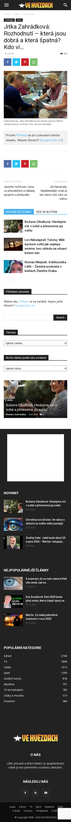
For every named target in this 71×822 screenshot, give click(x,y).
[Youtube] (46, 793)
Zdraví (22, 806)
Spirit (38, 806)
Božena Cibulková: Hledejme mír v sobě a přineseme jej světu (45, 226)
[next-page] (12, 280)
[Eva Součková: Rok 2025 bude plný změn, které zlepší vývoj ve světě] (13, 601)
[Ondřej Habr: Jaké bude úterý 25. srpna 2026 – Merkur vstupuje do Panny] (13, 542)
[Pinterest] (25, 62)
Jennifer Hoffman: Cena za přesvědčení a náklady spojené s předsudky (19, 190)
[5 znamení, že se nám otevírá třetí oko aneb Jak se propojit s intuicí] (13, 583)
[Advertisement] (35, 457)
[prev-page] (6, 280)
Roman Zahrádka (16, 414)
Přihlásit (21, 135)
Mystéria (49, 806)
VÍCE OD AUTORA (46, 211)
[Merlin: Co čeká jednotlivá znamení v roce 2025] (13, 619)
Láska (16, 14)
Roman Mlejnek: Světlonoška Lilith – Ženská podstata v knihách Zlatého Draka (45, 266)
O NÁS (54, 810)
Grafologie (28, 14)
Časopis (28, 810)
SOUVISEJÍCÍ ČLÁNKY (19, 211)
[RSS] (35, 793)
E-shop (16, 810)
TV (31, 806)
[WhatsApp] (33, 62)
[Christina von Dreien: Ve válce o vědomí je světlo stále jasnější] (13, 524)
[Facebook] (7, 62)
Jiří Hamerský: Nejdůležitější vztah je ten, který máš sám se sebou (53, 192)
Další (60, 806)
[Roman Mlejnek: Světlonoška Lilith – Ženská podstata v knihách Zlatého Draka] (13, 266)
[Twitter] (16, 62)
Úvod (7, 14)
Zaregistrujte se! (51, 140)
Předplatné (42, 810)
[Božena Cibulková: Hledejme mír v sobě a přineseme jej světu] (13, 226)
